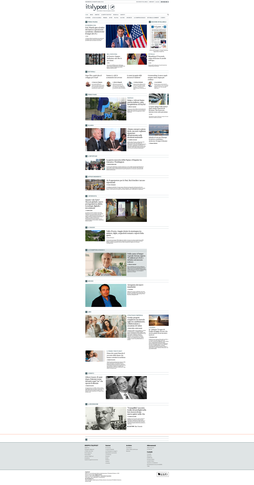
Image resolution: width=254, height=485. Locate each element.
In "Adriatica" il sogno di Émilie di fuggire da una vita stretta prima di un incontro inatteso (158, 332)
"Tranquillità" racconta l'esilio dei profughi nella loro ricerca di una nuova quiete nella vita (136, 411)
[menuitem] (87, 14)
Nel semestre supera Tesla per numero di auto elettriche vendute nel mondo (158, 117)
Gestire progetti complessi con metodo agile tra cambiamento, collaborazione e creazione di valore (136, 321)
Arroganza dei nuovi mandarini (135, 286)
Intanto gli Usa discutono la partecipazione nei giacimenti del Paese (157, 66)
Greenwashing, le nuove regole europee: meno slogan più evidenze (157, 78)
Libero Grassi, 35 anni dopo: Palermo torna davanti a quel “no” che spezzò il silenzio (94, 380)
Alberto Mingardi (118, 82)
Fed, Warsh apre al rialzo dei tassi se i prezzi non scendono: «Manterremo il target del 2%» (95, 30)
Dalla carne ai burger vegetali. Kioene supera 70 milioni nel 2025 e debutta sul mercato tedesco (136, 258)
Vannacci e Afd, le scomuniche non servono (114, 76)
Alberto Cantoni (132, 106)
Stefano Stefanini (138, 82)
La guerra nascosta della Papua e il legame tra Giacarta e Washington (124, 161)
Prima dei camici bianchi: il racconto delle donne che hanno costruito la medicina (116, 355)
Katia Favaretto (111, 359)
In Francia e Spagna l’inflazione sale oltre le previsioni (114, 58)
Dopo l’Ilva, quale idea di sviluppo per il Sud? (93, 76)
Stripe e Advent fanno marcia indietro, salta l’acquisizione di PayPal (136, 102)
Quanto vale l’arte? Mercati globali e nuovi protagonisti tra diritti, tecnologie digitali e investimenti (94, 204)
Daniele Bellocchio (111, 164)
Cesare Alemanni (111, 184)
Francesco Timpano (97, 82)
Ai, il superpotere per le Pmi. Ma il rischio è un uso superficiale (125, 181)
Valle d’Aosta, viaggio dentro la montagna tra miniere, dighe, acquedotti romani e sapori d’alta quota (125, 233)
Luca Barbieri (158, 82)
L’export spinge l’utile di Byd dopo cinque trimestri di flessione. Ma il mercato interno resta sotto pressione (158, 109)
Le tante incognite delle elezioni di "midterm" (134, 76)
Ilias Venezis (138, 426)
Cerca (168, 14)
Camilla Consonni (132, 139)
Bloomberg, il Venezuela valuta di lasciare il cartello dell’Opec (157, 58)
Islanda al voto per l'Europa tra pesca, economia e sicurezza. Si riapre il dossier (158, 139)
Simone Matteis (153, 143)
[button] (158, 2)
